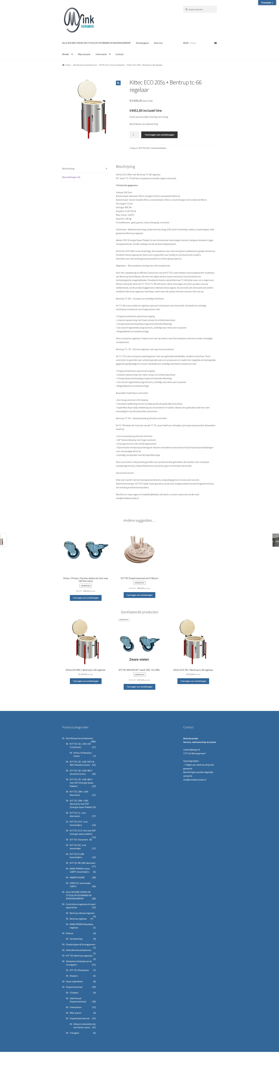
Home (68, 65)
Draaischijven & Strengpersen (80, 944)
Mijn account (84, 54)
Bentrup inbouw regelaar (82, 913)
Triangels (74, 1032)
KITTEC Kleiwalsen (79, 970)
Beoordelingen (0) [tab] (71, 177)
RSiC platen (75, 1012)
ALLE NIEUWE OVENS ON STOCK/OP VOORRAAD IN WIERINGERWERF (96, 42)
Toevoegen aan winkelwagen (159, 134)
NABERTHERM (77, 877)
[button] (118, 83)
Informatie (101, 54)
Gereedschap (76, 938)
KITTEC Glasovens (79, 839)
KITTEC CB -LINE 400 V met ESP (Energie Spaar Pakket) (81, 782)
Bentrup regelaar (78, 918)
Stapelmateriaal (74, 987)
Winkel (65, 54)
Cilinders (74, 992)
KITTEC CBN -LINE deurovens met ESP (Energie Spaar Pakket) (81, 804)
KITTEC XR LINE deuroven (82, 862)
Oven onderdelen (74, 981)
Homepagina (142, 42)
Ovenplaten (76, 1007)
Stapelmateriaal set (80, 1018)
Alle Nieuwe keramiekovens (85, 65)
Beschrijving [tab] (68, 168)
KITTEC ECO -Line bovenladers (112, 65)
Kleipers (74, 975)
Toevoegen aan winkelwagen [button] (86, 597)
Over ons (158, 42)
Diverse (69, 933)
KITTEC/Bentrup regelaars (79, 955)
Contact (120, 54)
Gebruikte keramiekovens (78, 950)
